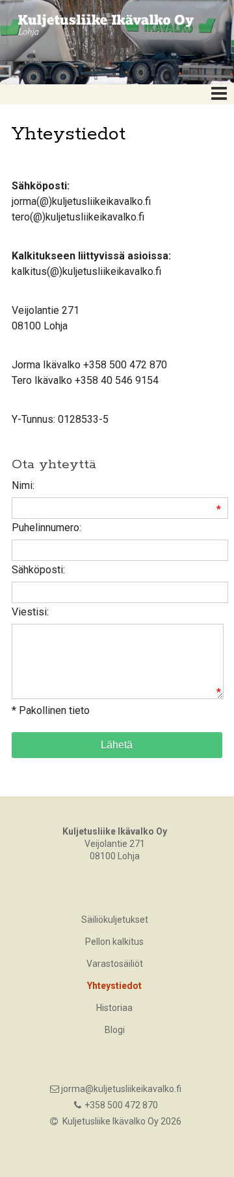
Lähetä (117, 744)
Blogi (115, 1030)
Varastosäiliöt (114, 963)
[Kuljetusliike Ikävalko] (101, 24)
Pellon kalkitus (114, 941)
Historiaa (114, 1008)
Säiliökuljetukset (114, 919)
